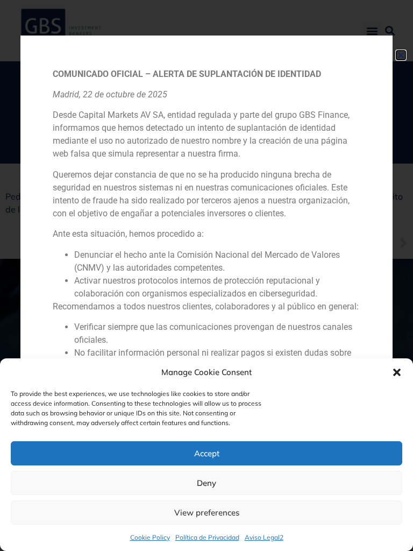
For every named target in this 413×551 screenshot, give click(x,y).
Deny (206, 483)
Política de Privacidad (207, 537)
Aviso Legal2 (264, 537)
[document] (206, 275)
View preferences (206, 512)
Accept (206, 453)
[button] (396, 372)
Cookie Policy (150, 537)
